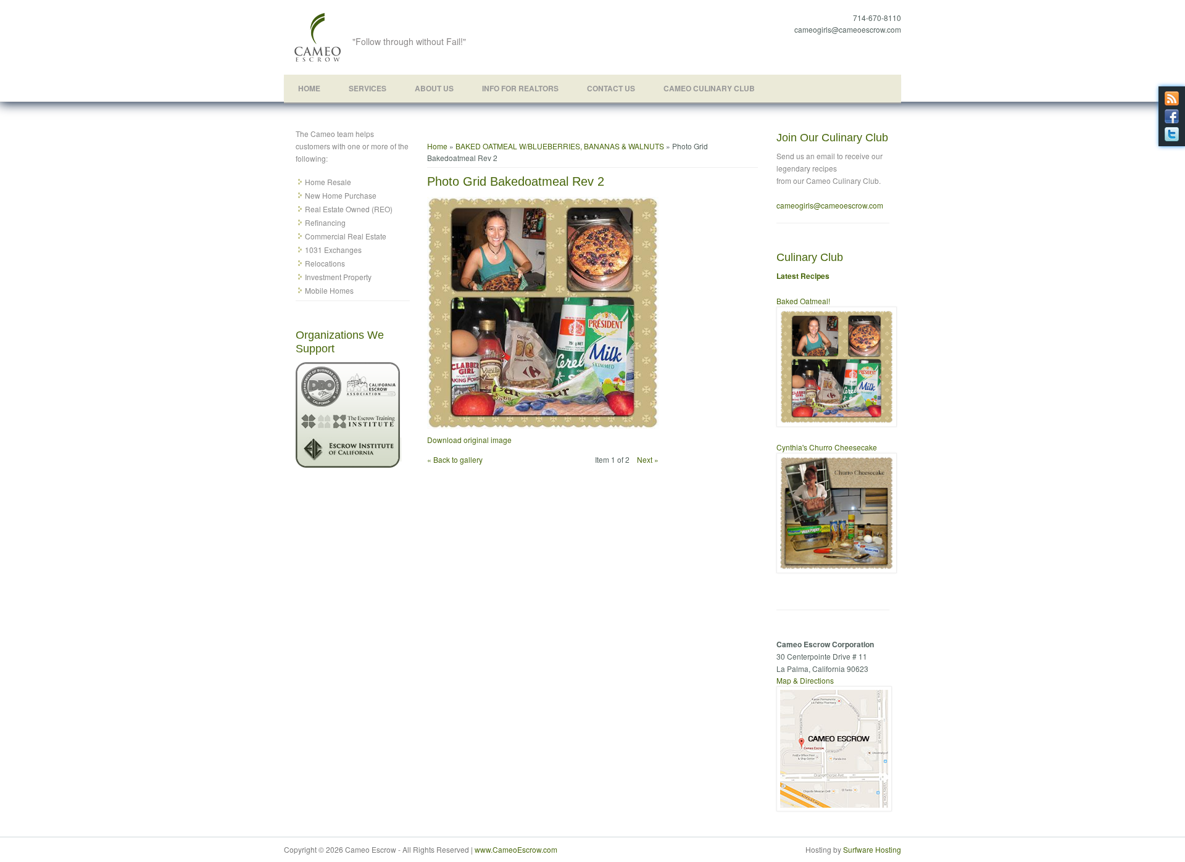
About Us (434, 88)
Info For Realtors (520, 88)
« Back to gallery (455, 459)
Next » (648, 459)
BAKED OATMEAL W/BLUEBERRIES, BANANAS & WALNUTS (559, 146)
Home (309, 88)
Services (367, 88)
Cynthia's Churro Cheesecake (826, 447)
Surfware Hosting (872, 849)
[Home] (318, 60)
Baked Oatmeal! (803, 301)
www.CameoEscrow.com (516, 849)
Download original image (469, 439)
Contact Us (611, 88)
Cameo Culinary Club (709, 88)
